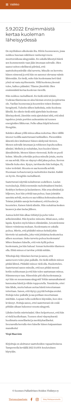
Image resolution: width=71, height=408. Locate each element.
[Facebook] (31, 399)
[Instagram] (37, 399)
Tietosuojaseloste (18, 399)
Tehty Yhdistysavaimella (51, 399)
